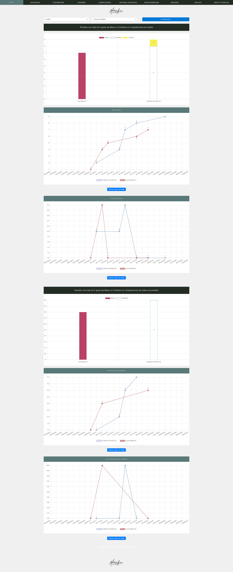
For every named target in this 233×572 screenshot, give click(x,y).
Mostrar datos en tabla (116, 189)
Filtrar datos (166, 19)
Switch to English (221, 2)
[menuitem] (11, 2)
